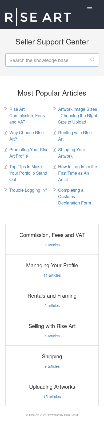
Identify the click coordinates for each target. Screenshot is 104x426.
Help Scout (71, 415)
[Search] (92, 60)
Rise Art (34, 415)
